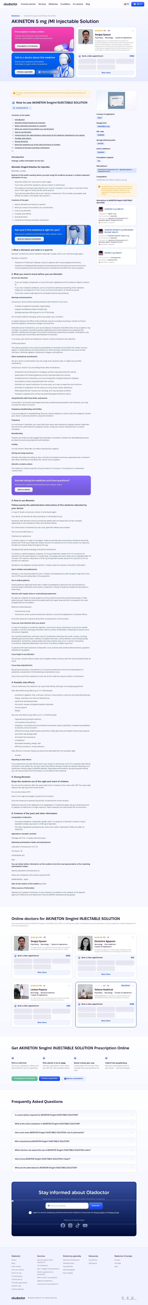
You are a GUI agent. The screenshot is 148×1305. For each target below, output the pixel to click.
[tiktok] (77, 1225)
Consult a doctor (28, 4)
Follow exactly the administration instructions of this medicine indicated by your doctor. (50, 135)
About (14, 1260)
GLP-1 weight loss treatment (48, 1269)
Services (42, 4)
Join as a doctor (18, 1270)
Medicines (53, 4)
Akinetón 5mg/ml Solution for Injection (30, 123)
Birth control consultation (47, 1278)
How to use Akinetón (23, 132)
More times (106, 73)
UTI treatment (42, 1265)
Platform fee (16, 1286)
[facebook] (63, 1225)
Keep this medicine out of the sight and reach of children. (37, 145)
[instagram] (70, 1225)
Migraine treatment (44, 1281)
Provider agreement (19, 1283)
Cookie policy (17, 1279)
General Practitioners (71, 1260)
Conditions (65, 4)
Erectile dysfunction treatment (45, 1261)
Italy (116, 1266)
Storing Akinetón (21, 141)
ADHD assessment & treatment (45, 1273)
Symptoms (93, 1263)
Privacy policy (17, 1276)
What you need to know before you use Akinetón (34, 129)
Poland (117, 1260)
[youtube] (85, 1225)
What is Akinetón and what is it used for (30, 126)
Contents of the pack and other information (32, 148)
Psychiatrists (68, 1266)
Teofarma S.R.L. (113, 260)
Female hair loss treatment (47, 1284)
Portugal (117, 1263)
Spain (100, 117)
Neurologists (68, 1273)
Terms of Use (114, 1212)
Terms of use (17, 1273)
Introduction (20, 120)
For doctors (78, 4)
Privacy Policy (99, 1212)
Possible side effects (23, 138)
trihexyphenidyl (115, 257)
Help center (16, 1266)
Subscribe (95, 1206)
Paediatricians (68, 1263)
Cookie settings (18, 1289)
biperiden (101, 152)
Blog (88, 4)
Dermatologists (69, 1270)
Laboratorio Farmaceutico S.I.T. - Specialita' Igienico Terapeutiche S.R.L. (115, 170)
